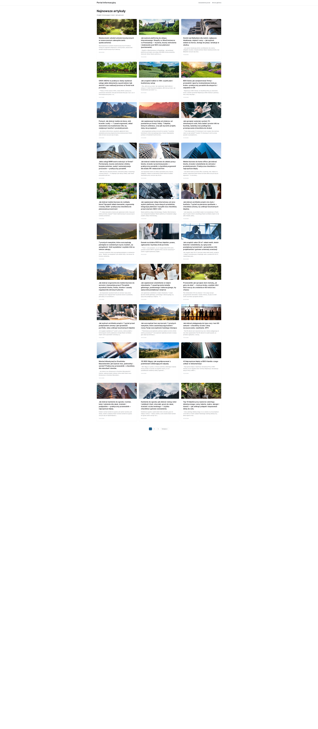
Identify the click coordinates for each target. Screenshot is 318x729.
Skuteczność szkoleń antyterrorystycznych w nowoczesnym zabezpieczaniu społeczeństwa (116, 40)
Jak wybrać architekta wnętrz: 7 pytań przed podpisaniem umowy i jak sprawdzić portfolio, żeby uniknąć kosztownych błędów (117, 325)
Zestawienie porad (204, 2)
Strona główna (216, 2)
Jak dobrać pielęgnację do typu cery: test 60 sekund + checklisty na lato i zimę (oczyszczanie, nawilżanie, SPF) (201, 325)
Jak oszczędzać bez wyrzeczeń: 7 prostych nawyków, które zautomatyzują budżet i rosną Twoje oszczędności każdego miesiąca (159, 325)
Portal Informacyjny (106, 2)
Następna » (165, 429)
